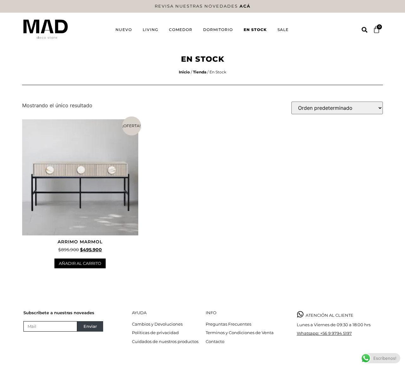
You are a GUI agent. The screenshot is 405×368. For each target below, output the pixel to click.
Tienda (199, 72)
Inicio (184, 72)
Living (150, 29)
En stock (255, 29)
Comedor (180, 29)
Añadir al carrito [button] (80, 263)
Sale (283, 29)
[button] (364, 29)
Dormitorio (218, 29)
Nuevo (123, 29)
